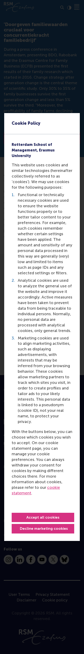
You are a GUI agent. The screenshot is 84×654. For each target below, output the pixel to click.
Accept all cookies (43, 517)
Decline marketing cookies (44, 528)
